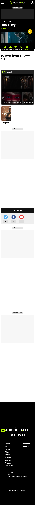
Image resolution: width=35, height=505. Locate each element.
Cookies (11, 474)
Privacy (10, 472)
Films (9, 21)
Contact (26, 446)
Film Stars (9, 466)
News (7, 446)
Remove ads (18, 7)
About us (26, 444)
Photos (8, 463)
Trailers (8, 457)
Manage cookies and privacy (17, 476)
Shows (7, 455)
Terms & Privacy (13, 470)
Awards (8, 460)
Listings (8, 449)
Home (3, 21)
